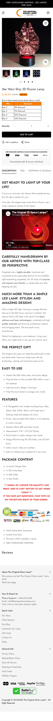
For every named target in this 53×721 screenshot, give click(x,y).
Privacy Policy (8, 653)
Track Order (7, 671)
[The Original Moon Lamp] (26, 13)
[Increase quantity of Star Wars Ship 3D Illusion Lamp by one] (48, 126)
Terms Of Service (9, 662)
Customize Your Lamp (11, 628)
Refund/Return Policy (11, 658)
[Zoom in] (45, 62)
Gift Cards (6, 633)
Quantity (6, 126)
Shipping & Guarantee (11, 666)
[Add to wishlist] (45, 23)
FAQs (4, 641)
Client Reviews (8, 619)
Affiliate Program (9, 675)
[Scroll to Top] (48, 707)
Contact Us (6, 637)
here (14, 582)
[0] (48, 13)
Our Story (6, 615)
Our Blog (6, 624)
